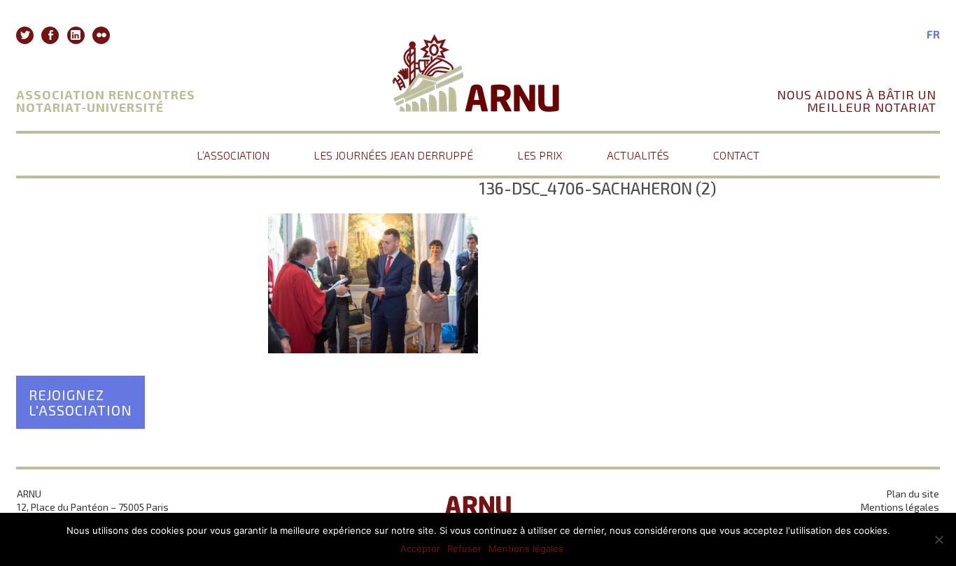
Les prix (540, 155)
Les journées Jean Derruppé (393, 155)
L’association (233, 155)
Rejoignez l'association (80, 402)
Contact (736, 155)
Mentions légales (900, 507)
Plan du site (913, 494)
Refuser (464, 548)
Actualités (638, 155)
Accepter (420, 548)
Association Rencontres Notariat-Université (105, 101)
